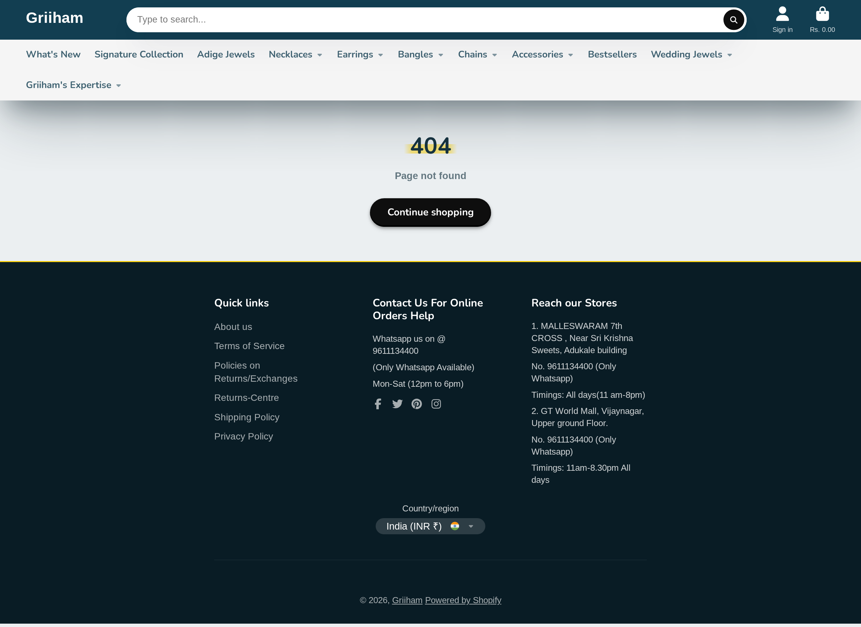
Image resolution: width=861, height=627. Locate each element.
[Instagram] (436, 404)
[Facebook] (378, 404)
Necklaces (290, 54)
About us (233, 327)
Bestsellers (612, 54)
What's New (53, 54)
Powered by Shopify (463, 600)
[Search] (733, 19)
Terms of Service (249, 346)
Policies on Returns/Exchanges (256, 372)
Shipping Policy (246, 417)
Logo (54, 20)
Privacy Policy (243, 436)
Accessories (537, 54)
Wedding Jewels (686, 54)
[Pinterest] (416, 404)
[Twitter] (397, 404)
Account (783, 19)
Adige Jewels (226, 54)
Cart (822, 19)
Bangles (415, 54)
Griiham (407, 600)
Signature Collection (139, 54)
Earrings (355, 54)
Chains (472, 54)
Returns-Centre (246, 397)
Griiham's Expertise (68, 85)
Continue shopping (430, 212)
